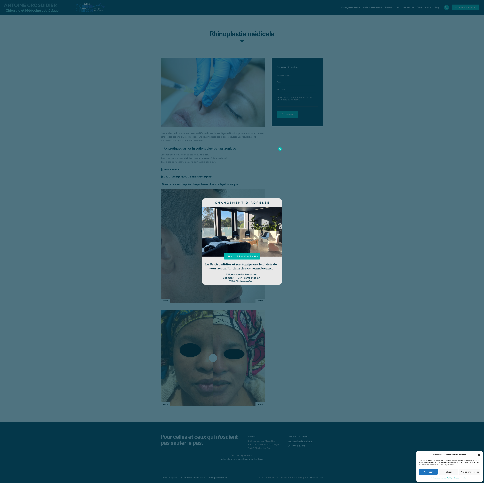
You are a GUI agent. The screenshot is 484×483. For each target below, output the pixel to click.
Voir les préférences (469, 472)
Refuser (448, 472)
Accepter (428, 472)
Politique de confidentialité (456, 478)
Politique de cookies (438, 478)
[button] (479, 455)
